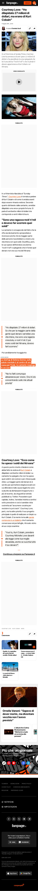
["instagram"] (9, 763)
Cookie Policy (6, 787)
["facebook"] (23, 763)
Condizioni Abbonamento (21, 787)
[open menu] (2, 3)
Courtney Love (15, 196)
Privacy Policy (26, 783)
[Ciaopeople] (19, 885)
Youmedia (5, 783)
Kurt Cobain (25, 470)
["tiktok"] (4, 763)
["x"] (18, 763)
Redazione (5, 790)
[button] (34, 28)
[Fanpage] (19, 826)
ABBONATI (27, 3)
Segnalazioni (14, 783)
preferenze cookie (17, 790)
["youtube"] (14, 763)
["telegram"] (28, 763)
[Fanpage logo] (12, 3)
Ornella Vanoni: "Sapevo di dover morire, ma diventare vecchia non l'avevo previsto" (18, 715)
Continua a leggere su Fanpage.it (19, 554)
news (22, 628)
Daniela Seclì (16, 28)
